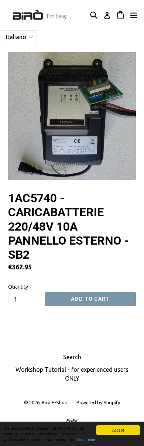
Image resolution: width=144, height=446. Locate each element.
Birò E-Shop (55, 402)
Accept (118, 430)
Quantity (18, 287)
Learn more (86, 439)
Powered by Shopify (98, 402)
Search (72, 357)
